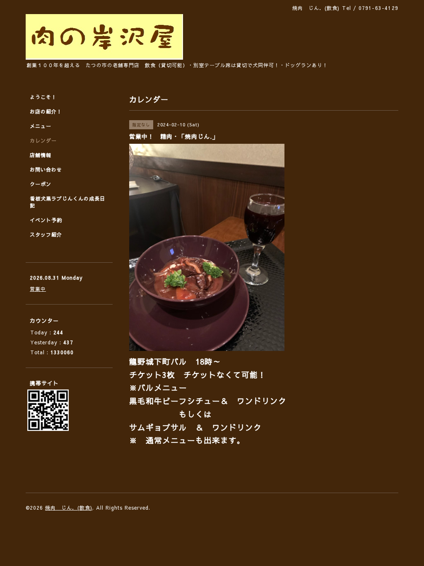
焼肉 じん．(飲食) (68, 507)
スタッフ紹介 (46, 234)
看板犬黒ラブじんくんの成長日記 (67, 202)
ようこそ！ (43, 97)
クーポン (40, 184)
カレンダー (43, 140)
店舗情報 (40, 155)
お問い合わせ (46, 169)
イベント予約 (46, 220)
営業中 (38, 288)
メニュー (40, 126)
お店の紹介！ (46, 111)
